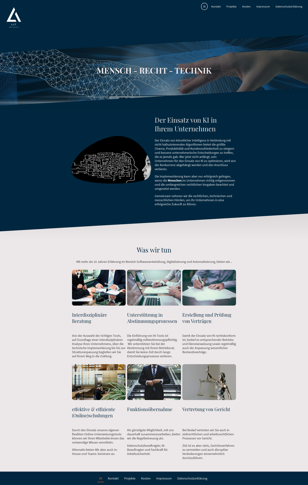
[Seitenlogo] (13, 17)
